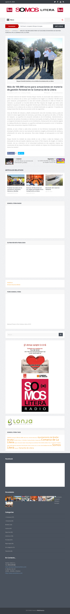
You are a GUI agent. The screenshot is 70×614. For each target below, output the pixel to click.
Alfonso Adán (20, 437)
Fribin (49, 442)
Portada (28, 93)
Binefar (7, 524)
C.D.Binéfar (24, 440)
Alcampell (13, 437)
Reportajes (8, 543)
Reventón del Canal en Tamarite (52, 188)
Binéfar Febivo (17, 440)
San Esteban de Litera (46, 445)
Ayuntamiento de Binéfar (48, 437)
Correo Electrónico (58, 93)
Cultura (7, 528)
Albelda (9, 437)
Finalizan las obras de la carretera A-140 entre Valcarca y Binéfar (14, 189)
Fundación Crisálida (56, 442)
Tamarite (16, 448)
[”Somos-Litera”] (35, 260)
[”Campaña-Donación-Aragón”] (35, 360)
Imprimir (48, 93)
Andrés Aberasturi (33, 437)
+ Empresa (8, 521)
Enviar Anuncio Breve (13, 285)
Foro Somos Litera (43, 443)
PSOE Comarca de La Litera (34, 445)
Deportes (7, 532)
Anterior (19, 159)
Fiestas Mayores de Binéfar (32, 442)
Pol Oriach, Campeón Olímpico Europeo (31, 26)
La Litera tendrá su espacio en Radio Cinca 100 (47, 161)
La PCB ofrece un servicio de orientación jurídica (23, 161)
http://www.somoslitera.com (13, 573)
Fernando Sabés (21, 442)
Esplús (15, 442)
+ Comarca (23, 93)
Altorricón (26, 437)
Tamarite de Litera (26, 448)
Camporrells (38, 440)
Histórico (10, 282)
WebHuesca (40, 610)
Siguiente (51, 159)
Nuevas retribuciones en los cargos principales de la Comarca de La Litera (34, 189)
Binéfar (10, 439)
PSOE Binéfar (24, 445)
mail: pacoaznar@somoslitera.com (15, 567)
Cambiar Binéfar (31, 440)
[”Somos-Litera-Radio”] (35, 221)
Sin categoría (8, 547)
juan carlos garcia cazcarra (14, 445)
